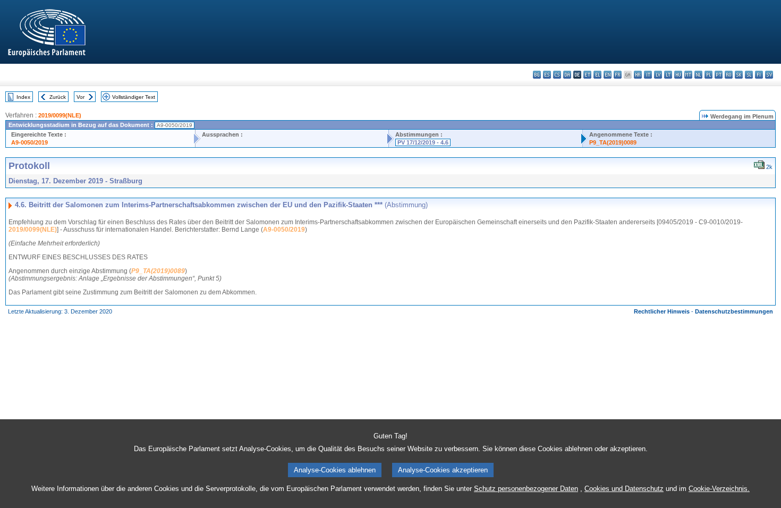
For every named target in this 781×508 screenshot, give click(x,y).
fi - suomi (759, 75)
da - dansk (567, 75)
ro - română (729, 75)
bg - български (537, 75)
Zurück (57, 97)
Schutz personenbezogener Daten (526, 489)
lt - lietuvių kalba (668, 75)
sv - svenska (769, 75)
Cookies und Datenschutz (624, 489)
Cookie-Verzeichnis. (719, 489)
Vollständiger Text (133, 97)
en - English (608, 75)
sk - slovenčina (739, 75)
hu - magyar (678, 75)
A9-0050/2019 (29, 142)
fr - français (618, 75)
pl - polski (708, 75)
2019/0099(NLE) (59, 115)
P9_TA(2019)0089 (612, 142)
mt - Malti (688, 75)
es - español (547, 75)
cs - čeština (557, 75)
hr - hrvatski (638, 75)
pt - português (719, 75)
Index (23, 97)
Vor (80, 97)
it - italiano (648, 75)
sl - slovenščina (749, 75)
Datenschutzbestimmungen (734, 311)
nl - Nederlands (698, 75)
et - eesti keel (587, 75)
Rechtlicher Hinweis (662, 311)
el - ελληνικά (597, 75)
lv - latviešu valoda (658, 75)
